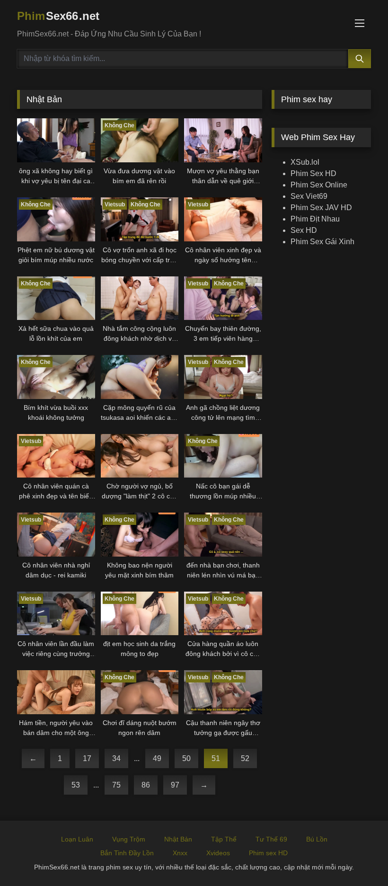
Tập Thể (224, 839)
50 (186, 758)
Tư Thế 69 (271, 839)
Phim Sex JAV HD (321, 208)
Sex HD (304, 230)
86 (145, 785)
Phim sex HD (268, 853)
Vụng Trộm (128, 839)
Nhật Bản (178, 839)
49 (157, 758)
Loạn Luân (77, 839)
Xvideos (218, 853)
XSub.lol (305, 162)
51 (216, 758)
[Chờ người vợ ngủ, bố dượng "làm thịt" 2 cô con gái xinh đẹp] (140, 456)
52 (245, 758)
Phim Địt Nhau (315, 219)
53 (75, 785)
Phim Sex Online (319, 185)
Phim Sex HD (313, 173)
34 (116, 758)
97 (175, 785)
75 (116, 785)
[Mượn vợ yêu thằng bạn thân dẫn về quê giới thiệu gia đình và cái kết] (223, 140)
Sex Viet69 (309, 196)
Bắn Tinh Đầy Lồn (127, 853)
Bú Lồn (316, 839)
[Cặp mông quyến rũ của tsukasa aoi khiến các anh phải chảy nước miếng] (140, 377)
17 (87, 758)
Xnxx (180, 853)
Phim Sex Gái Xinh (322, 242)
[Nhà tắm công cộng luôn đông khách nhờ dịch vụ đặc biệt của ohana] (140, 298)
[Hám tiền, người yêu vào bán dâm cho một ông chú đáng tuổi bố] (56, 692)
